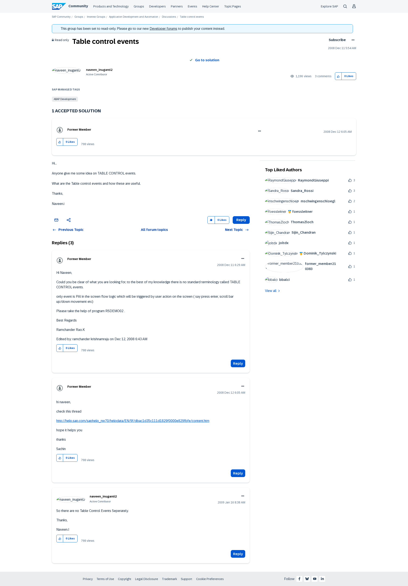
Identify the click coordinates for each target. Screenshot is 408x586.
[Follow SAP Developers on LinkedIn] (322, 578)
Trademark (169, 579)
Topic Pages (232, 6)
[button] (338, 76)
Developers (157, 6)
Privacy (88, 579)
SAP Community (61, 17)
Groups (139, 6)
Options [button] (352, 40)
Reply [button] (241, 220)
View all (270, 291)
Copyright (124, 579)
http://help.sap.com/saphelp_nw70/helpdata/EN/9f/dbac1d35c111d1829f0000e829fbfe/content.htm (132, 421)
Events (192, 6)
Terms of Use (105, 579)
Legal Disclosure (146, 579)
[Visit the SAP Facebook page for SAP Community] (299, 578)
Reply (238, 363)
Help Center (210, 6)
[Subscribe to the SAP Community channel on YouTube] (314, 578)
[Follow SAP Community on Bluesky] (307, 578)
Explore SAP (329, 6)
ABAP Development (65, 99)
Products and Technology (111, 6)
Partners (177, 6)
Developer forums (163, 28)
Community (78, 6)
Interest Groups (96, 17)
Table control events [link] (192, 17)
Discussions (169, 17)
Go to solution (207, 60)
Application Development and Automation (133, 17)
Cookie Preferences (210, 579)
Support (186, 579)
